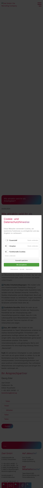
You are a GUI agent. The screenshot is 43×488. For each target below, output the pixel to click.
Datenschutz (14, 269)
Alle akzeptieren (21, 265)
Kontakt (22, 269)
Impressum (29, 269)
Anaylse (12, 246)
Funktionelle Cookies (17, 252)
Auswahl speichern (21, 260)
